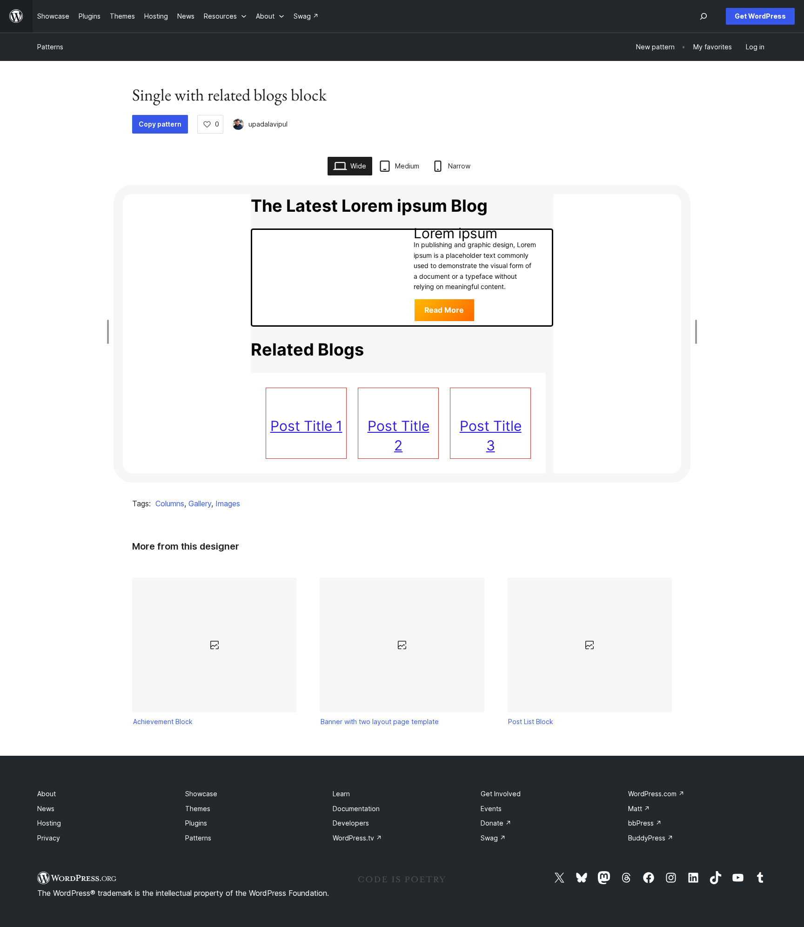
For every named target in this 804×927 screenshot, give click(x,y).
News (45, 809)
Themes (197, 809)
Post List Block (530, 721)
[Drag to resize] (110, 332)
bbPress (645, 823)
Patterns (50, 47)
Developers (351, 823)
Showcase (201, 794)
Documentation (356, 809)
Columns (169, 503)
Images (227, 503)
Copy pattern (160, 124)
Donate (496, 823)
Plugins (196, 823)
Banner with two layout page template (380, 721)
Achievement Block (163, 721)
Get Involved (501, 794)
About (46, 794)
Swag (493, 838)
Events (491, 809)
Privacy (48, 838)
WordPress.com (656, 794)
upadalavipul (268, 124)
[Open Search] (703, 16)
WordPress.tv (357, 838)
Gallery (199, 503)
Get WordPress (760, 16)
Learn (341, 794)
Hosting (49, 823)
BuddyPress (650, 838)
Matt (639, 809)
